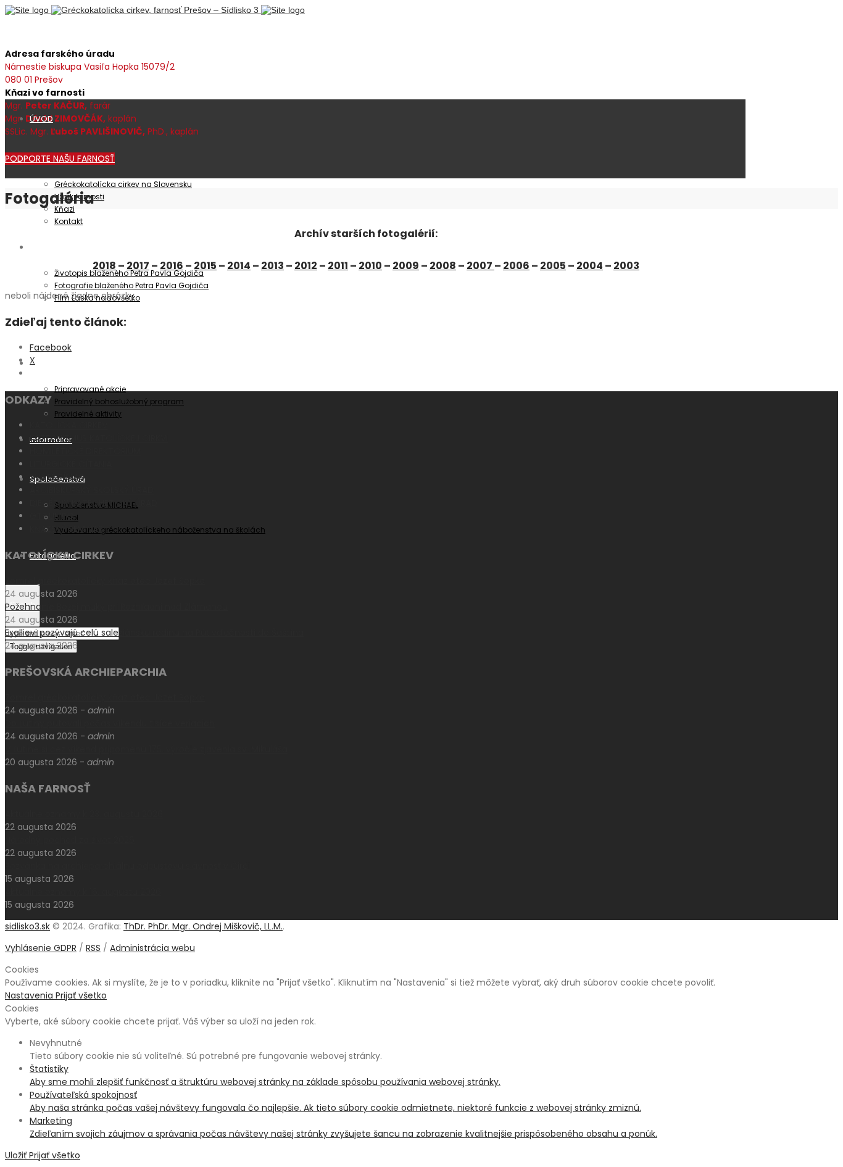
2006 (516, 266)
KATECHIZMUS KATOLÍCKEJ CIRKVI (99, 438)
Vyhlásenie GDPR (41, 948)
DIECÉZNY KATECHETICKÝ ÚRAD (93, 503)
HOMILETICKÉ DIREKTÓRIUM (85, 451)
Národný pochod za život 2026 (70, 840)
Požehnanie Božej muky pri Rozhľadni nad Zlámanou (116, 606)
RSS (93, 948)
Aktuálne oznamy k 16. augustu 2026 (83, 892)
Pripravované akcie (90, 389)
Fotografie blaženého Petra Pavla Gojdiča (131, 285)
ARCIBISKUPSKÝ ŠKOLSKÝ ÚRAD (92, 490)
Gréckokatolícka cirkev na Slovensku (123, 184)
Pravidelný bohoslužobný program (119, 401)
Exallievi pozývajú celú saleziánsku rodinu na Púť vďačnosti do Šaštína (154, 632)
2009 (405, 266)
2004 (589, 266)
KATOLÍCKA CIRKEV (68, 425)
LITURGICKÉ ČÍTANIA (71, 464)
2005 (553, 266)
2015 (205, 266)
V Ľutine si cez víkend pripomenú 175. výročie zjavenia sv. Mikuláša (146, 749)
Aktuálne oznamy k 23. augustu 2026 (84, 814)
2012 (305, 266)
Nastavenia (30, 995)
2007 (480, 266)
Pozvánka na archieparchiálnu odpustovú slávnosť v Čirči (127, 866)
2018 (104, 266)
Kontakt (68, 221)
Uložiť (17, 1155)
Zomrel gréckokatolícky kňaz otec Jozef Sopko (105, 581)
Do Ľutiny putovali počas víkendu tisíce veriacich (110, 723)
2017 (138, 266)
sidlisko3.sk (27, 926)
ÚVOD (41, 119)
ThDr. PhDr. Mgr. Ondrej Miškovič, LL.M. (203, 926)
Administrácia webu (152, 948)
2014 (239, 266)
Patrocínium (54, 247)
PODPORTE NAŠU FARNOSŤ (60, 158)
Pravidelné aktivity (88, 414)
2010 (370, 266)
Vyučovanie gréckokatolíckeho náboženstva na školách (159, 530)
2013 (272, 266)
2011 (338, 266)
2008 (443, 266)
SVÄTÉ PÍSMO (57, 477)
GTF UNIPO (52, 516)
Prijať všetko (81, 995)
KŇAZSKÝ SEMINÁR (66, 529)
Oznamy (47, 363)
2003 (626, 266)
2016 (171, 266)
